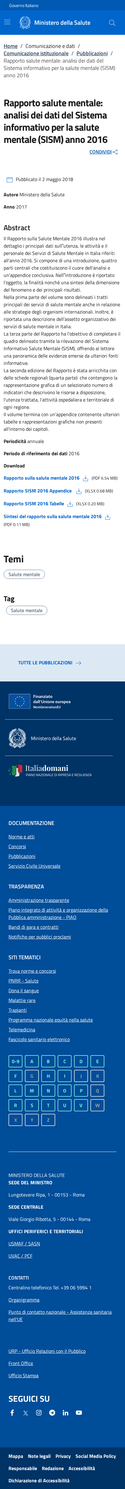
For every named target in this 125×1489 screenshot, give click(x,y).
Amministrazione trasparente (38, 900)
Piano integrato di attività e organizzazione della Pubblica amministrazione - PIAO (58, 913)
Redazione (53, 1468)
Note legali (39, 1456)
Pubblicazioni (92, 53)
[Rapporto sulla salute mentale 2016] (85, 477)
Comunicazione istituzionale (36, 53)
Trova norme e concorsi (32, 971)
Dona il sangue (23, 990)
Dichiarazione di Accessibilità (38, 1480)
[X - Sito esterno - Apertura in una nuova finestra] (25, 1412)
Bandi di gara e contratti (33, 927)
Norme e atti (21, 836)
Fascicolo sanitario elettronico (39, 1039)
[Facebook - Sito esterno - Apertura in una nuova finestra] (12, 1412)
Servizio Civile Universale (34, 866)
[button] (112, 23)
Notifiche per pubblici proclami (39, 936)
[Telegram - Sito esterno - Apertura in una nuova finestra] (52, 1412)
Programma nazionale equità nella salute (50, 1019)
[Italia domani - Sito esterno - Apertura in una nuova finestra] (54, 770)
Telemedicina (21, 1029)
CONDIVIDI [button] (101, 151)
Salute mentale (24, 574)
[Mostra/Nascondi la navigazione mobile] (7, 22)
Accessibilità (82, 1468)
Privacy (63, 1456)
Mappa (15, 1456)
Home (11, 46)
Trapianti (17, 1010)
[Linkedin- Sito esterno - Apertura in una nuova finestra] (65, 1412)
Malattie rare (21, 1000)
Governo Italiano (23, 5)
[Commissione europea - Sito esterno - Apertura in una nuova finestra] (40, 701)
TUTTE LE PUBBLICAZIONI (45, 662)
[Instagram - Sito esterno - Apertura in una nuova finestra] (38, 1412)
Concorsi (17, 846)
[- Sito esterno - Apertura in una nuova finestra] (79, 1412)
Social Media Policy (96, 1456)
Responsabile (22, 1468)
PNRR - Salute (23, 980)
